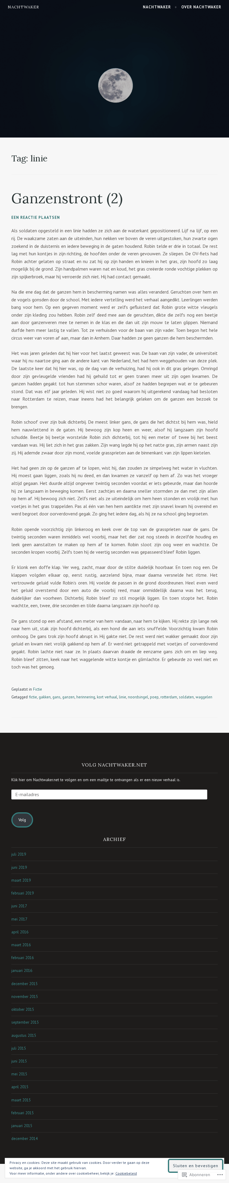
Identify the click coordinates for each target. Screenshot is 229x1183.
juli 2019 (18, 854)
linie (122, 697)
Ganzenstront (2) (67, 198)
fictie (33, 697)
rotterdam (168, 697)
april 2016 (19, 932)
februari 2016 (22, 957)
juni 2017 (19, 906)
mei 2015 (19, 1074)
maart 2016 (21, 944)
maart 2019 (21, 880)
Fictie (37, 689)
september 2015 (25, 1022)
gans (56, 697)
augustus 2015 (23, 1035)
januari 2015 (21, 1125)
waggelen (204, 697)
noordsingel (138, 697)
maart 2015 (21, 1100)
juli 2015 (18, 1048)
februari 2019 (22, 893)
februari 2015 (22, 1112)
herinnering (85, 697)
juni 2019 (19, 867)
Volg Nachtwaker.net (114, 765)
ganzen (68, 697)
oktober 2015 (22, 1009)
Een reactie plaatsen (35, 217)
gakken (45, 697)
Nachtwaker (23, 7)
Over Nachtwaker (201, 7)
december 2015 (24, 983)
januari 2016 (21, 970)
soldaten (186, 697)
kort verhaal (107, 697)
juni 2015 (19, 1061)
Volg (22, 819)
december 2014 (24, 1138)
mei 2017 (19, 919)
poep (154, 697)
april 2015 (19, 1086)
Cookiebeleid (126, 1173)
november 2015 (24, 996)
